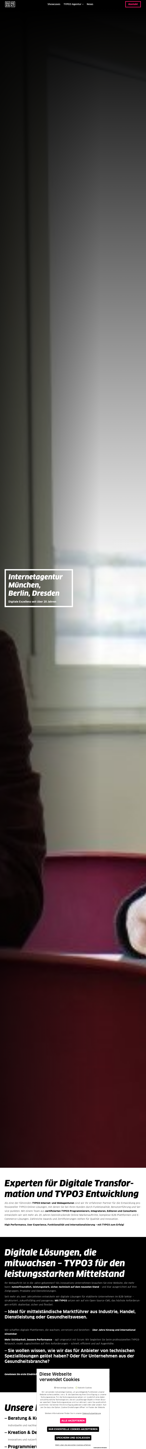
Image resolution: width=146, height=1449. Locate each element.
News (90, 4)
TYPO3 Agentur (72, 4)
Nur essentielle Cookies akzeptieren (73, 1429)
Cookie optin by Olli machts (100, 1447)
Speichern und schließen (73, 1437)
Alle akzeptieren (73, 1420)
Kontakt (133, 4)
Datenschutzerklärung (91, 1413)
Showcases (54, 4)
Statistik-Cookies (85, 1388)
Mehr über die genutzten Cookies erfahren (73, 1445)
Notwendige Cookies (65, 1388)
